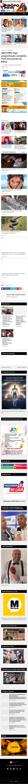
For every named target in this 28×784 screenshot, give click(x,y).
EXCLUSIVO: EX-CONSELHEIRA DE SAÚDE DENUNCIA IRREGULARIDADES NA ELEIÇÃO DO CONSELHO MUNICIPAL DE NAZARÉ (17, 696)
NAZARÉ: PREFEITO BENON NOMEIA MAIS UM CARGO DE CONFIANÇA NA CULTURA (12, 2)
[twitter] (11, 769)
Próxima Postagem (21, 367)
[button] (24, 1)
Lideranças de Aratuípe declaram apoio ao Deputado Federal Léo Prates (7, 341)
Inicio (11, 781)
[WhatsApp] (15, 288)
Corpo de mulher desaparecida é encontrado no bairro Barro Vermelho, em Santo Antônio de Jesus (17, 704)
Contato (16, 781)
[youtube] (14, 769)
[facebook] (7, 769)
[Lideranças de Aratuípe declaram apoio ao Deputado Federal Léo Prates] (7, 333)
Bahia (10, 285)
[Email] (20, 288)
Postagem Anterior (6, 367)
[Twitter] (12, 288)
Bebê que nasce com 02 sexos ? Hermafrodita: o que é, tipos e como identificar (17, 727)
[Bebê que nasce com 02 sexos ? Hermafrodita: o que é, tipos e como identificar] (4, 727)
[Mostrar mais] (23, 288)
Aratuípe (10, 50)
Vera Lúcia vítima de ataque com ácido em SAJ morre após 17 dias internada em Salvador (17, 711)
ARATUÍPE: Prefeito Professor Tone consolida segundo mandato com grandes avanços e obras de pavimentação (7, 320)
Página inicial (4, 50)
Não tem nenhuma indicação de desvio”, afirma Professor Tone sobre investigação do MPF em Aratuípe (21, 320)
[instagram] (17, 769)
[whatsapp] (20, 769)
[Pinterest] (17, 288)
